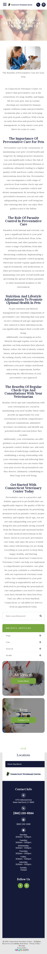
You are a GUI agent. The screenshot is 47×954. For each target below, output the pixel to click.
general (9, 649)
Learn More (23, 681)
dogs (8, 635)
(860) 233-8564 (23, 813)
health (9, 655)
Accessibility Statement (19, 944)
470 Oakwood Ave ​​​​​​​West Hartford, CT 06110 (23, 801)
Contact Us (23, 720)
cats (8, 642)
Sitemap (22, 946)
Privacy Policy (35, 944)
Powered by (21, 948)
